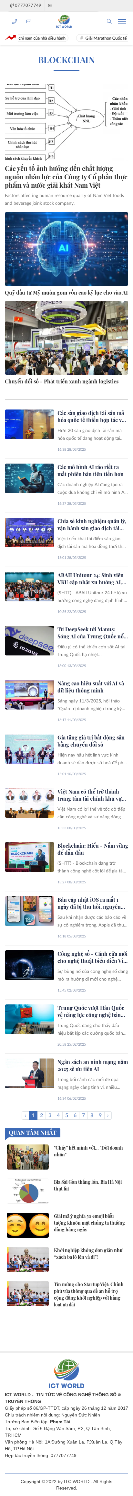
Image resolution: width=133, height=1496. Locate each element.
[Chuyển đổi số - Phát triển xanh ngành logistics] (66, 338)
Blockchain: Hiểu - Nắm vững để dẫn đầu (92, 849)
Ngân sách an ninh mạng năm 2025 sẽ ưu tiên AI (92, 1065)
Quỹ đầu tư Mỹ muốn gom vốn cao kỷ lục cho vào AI (66, 292)
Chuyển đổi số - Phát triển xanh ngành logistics (61, 381)
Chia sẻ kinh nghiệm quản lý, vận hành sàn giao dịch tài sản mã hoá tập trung (91, 525)
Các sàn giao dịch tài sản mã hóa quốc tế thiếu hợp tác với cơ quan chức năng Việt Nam (91, 416)
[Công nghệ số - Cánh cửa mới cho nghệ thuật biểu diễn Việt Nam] (29, 965)
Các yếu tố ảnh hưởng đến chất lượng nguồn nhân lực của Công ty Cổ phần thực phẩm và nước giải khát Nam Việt (66, 176)
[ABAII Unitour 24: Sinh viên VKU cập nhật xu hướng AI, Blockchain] (29, 586)
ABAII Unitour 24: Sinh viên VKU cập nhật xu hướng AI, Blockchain (90, 579)
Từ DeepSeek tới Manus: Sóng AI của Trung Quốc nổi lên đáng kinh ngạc (91, 633)
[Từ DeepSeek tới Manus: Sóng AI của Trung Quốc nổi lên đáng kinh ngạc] (29, 640)
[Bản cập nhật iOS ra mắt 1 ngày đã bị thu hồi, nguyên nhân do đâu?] (29, 911)
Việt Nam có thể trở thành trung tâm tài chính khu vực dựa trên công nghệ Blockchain (90, 795)
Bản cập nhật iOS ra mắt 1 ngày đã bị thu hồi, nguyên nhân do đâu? (89, 903)
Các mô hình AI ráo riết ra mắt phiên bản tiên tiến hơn (90, 470)
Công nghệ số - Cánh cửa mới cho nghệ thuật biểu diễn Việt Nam (92, 957)
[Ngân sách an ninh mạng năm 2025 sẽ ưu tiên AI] (29, 1073)
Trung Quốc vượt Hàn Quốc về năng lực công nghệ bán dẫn (90, 1011)
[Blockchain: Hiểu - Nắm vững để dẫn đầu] (29, 857)
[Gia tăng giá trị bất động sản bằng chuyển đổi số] (29, 749)
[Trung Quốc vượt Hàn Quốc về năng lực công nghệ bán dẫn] (29, 1019)
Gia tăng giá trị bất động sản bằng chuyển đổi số (91, 741)
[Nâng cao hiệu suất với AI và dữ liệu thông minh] (29, 695)
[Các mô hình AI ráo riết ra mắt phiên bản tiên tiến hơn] (29, 478)
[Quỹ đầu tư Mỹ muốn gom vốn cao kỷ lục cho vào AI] (66, 249)
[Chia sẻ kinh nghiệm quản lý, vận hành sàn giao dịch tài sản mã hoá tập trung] (29, 532)
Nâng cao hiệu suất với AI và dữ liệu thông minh (90, 687)
